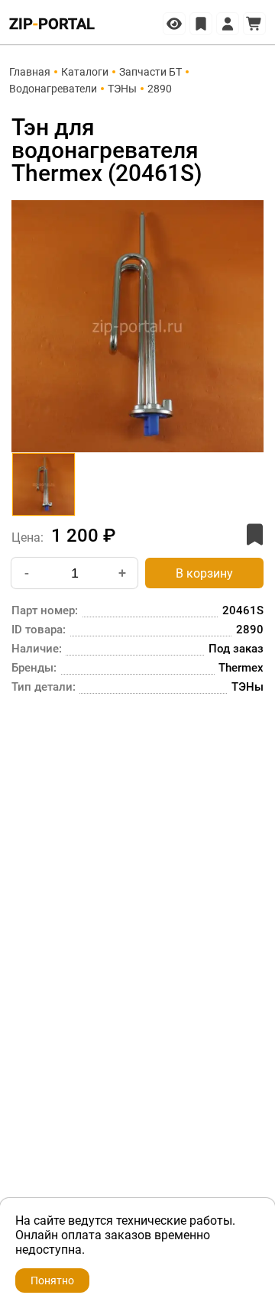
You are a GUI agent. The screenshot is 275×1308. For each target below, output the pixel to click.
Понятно (52, 1280)
